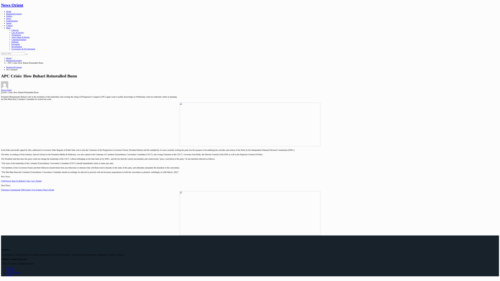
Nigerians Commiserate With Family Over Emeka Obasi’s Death (27, 190)
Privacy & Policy (13, 273)
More (8, 28)
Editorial (14, 42)
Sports (8, 23)
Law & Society (17, 32)
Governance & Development (23, 49)
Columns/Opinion (18, 40)
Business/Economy (14, 14)
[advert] (250, 146)
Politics (9, 16)
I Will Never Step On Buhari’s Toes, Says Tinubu (21, 181)
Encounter (15, 44)
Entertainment (12, 21)
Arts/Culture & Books (20, 37)
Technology (16, 35)
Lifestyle (15, 30)
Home (8, 11)
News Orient (12, 5)
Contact (9, 25)
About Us (10, 268)
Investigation (16, 47)
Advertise (10, 270)
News (8, 18)
